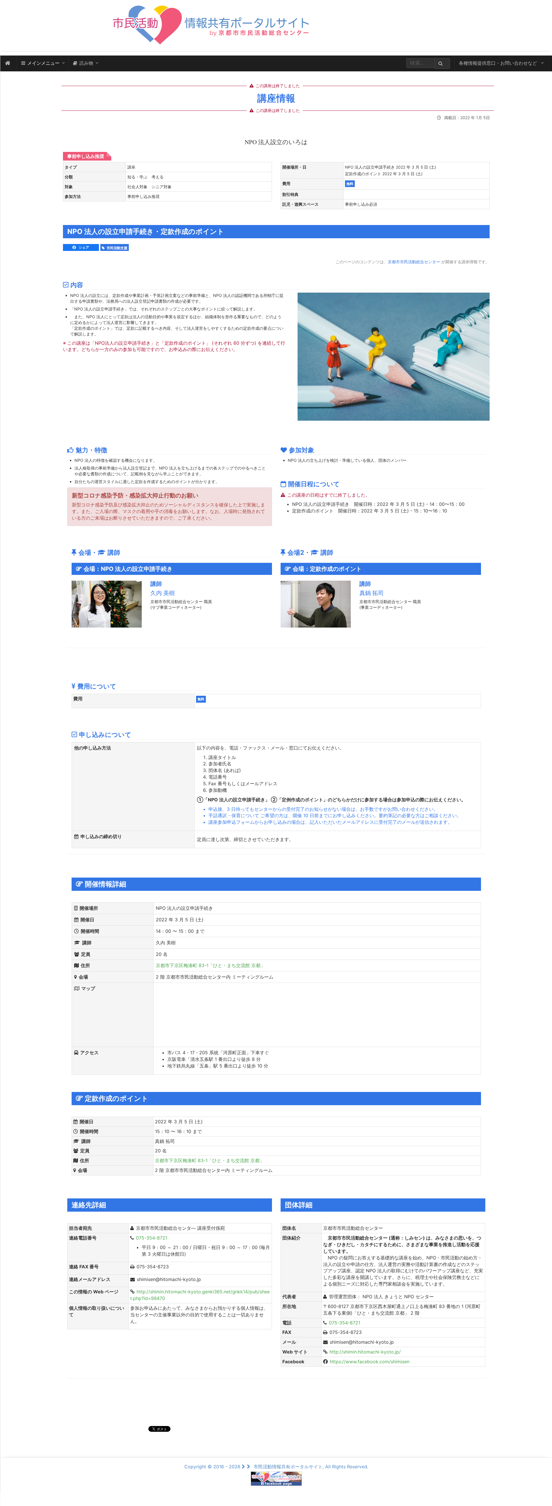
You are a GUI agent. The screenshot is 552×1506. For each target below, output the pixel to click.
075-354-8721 (151, 1238)
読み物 (86, 63)
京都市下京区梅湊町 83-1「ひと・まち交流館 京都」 (210, 965)
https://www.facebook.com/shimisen (369, 1361)
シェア (83, 247)
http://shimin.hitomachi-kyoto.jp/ (365, 1352)
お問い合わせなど (498, 63)
